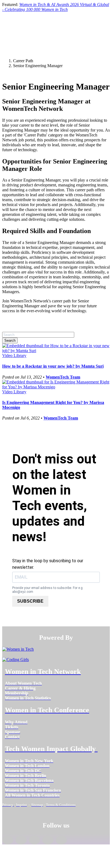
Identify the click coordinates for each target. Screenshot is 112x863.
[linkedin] (21, 840)
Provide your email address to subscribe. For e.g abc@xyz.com (47, 590)
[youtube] (61, 840)
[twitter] (47, 840)
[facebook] (7, 840)
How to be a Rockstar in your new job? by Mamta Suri (53, 366)
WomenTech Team (63, 377)
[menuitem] (23, 683)
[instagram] (34, 840)
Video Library (14, 355)
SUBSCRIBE (30, 601)
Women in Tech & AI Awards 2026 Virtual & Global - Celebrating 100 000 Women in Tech (55, 7)
